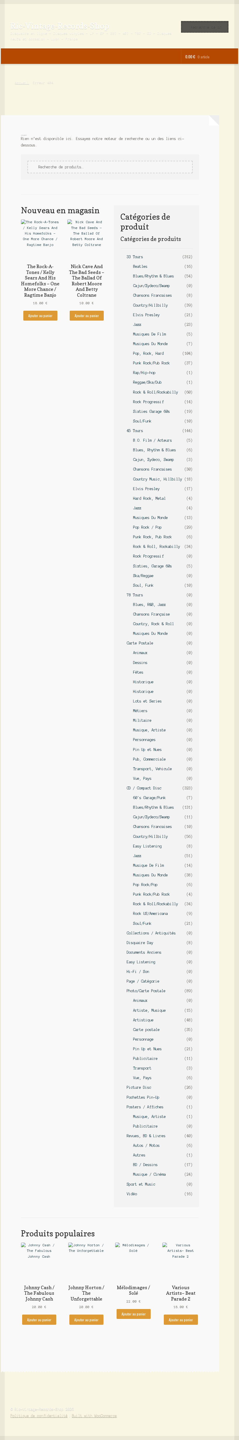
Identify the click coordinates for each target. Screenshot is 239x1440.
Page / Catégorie (143, 981)
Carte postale (146, 1030)
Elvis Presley (146, 315)
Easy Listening (147, 846)
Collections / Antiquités (151, 933)
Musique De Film (148, 865)
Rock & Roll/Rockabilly (155, 392)
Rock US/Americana (150, 913)
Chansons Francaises (152, 295)
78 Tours (135, 595)
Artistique (143, 1020)
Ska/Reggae (143, 576)
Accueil (22, 82)
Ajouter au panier (40, 315)
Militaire (142, 720)
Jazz (137, 324)
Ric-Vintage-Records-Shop (59, 26)
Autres (139, 1155)
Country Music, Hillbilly (157, 479)
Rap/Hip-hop (144, 373)
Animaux (140, 653)
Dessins (140, 663)
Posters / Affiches (145, 1107)
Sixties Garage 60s (151, 411)
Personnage (143, 1039)
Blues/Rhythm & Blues (153, 276)
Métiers (140, 711)
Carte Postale (140, 643)
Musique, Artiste (149, 730)
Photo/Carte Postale (146, 991)
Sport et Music (141, 1184)
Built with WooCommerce (94, 1416)
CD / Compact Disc (144, 788)
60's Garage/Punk (149, 798)
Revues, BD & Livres (146, 1136)
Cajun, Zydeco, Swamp (153, 460)
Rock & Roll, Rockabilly (156, 546)
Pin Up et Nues (147, 750)
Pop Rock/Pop (145, 885)
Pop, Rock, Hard (148, 353)
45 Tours (135, 431)
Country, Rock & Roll (153, 624)
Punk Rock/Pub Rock (151, 363)
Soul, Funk (143, 585)
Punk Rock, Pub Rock (152, 537)
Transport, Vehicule (152, 769)
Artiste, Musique (149, 1010)
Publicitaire (145, 1058)
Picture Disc (139, 1087)
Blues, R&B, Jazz (149, 605)
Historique (143, 682)
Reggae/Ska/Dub (147, 382)
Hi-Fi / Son (138, 972)
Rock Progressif (148, 402)
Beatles (140, 266)
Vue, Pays (142, 778)
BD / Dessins (145, 1165)
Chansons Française (151, 614)
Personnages (144, 740)
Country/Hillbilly (150, 305)
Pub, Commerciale (149, 759)
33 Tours (135, 257)
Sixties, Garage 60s (152, 566)
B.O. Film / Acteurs (152, 440)
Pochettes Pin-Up (143, 1097)
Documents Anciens (144, 952)
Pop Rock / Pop (147, 527)
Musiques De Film (149, 334)
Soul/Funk (142, 421)
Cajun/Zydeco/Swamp (151, 286)
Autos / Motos (146, 1145)
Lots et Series (147, 701)
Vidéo (132, 1194)
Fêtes (138, 672)
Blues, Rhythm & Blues (154, 450)
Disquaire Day (140, 943)
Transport (142, 1068)
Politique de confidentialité (39, 1416)
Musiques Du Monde (150, 344)
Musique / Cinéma (149, 1174)
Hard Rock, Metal (149, 498)
